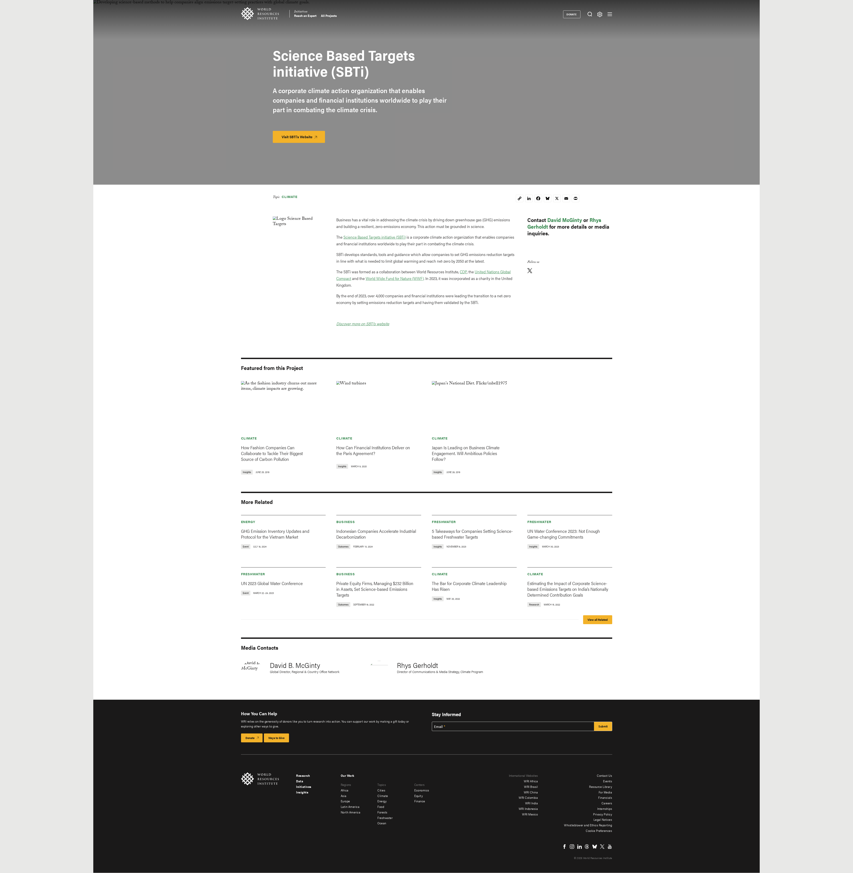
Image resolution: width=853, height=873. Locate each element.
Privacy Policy (602, 814)
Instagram (572, 846)
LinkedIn (579, 846)
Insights (302, 792)
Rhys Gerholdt (417, 665)
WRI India (531, 803)
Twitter (602, 846)
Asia (344, 795)
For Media (605, 792)
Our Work (347, 775)
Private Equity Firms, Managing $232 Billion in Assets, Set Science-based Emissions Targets (374, 589)
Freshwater (444, 521)
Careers (607, 803)
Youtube (610, 846)
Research (303, 775)
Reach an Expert (305, 16)
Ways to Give (276, 738)
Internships (604, 808)
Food (380, 806)
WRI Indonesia (528, 808)
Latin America (350, 806)
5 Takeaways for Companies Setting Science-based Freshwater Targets (472, 534)
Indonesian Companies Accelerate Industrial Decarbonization (376, 534)
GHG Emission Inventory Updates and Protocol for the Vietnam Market (275, 534)
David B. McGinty (295, 665)
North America (351, 812)
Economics (421, 790)
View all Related (598, 619)
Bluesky (594, 846)
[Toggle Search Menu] (590, 14)
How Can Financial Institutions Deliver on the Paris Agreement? (373, 450)
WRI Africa (531, 781)
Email (438, 726)
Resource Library (600, 786)
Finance (419, 801)
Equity (418, 795)
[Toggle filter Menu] (600, 14)
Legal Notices (603, 819)
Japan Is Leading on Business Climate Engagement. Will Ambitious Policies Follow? (466, 453)
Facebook (564, 846)
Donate (571, 14)
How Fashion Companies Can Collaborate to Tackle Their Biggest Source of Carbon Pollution (272, 453)
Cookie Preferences (599, 830)
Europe (345, 801)
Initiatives (300, 12)
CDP (463, 271)
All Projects (329, 16)
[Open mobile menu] (610, 14)
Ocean (381, 823)
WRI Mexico (530, 814)
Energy (248, 521)
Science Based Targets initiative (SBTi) (374, 237)
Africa (345, 790)
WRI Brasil (531, 786)
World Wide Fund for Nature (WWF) (395, 278)
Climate (289, 196)
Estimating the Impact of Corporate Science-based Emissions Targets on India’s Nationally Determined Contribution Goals (567, 589)
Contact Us (604, 775)
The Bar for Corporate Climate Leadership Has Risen (469, 586)
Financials (605, 797)
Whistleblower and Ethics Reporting (588, 825)
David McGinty (564, 220)
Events (607, 781)
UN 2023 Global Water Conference (272, 583)
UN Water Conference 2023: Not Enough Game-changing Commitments (563, 534)
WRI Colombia (528, 797)
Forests (382, 812)
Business (345, 521)
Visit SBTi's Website (303, 138)
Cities (381, 790)
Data (299, 781)
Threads (587, 846)
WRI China (531, 792)
